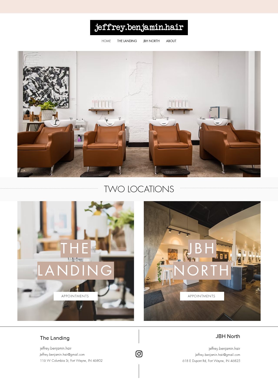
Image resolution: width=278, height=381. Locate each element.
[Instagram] (139, 353)
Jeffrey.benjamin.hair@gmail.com (62, 354)
